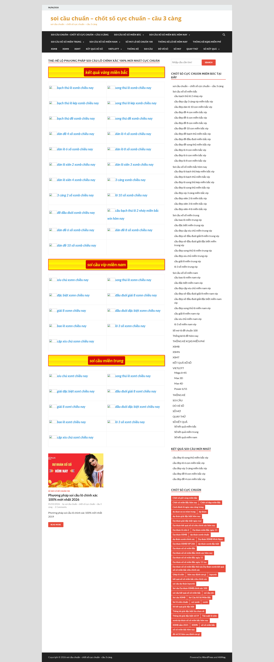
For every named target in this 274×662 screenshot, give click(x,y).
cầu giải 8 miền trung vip (187, 261)
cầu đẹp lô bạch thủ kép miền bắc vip (194, 171)
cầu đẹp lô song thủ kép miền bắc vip (194, 182)
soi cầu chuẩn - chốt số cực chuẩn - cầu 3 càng (89, 657)
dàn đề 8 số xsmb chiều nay (133, 230)
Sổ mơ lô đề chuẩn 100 (139, 42)
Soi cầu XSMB (179, 597)
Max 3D (178, 378)
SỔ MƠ (177, 49)
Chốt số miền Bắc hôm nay (185, 502)
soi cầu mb (209, 593)
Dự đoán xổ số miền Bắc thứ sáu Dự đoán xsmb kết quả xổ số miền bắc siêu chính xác (198, 568)
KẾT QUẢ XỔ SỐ (94, 49)
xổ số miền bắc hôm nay (184, 629)
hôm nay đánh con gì (196, 574)
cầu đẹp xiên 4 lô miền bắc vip (190, 208)
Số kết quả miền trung (186, 431)
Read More (54, 524)
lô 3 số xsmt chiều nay (130, 422)
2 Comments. (61, 507)
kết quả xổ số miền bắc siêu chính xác (190, 579)
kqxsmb (213, 574)
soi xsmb (195, 602)
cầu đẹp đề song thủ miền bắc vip (192, 144)
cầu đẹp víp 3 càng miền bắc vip (191, 192)
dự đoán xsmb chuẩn (199, 534)
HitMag (221, 657)
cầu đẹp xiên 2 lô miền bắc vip (190, 198)
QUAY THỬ (192, 49)
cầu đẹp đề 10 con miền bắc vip (191, 128)
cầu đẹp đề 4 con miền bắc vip (190, 112)
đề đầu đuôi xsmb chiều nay (76, 212)
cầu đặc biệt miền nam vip (188, 282)
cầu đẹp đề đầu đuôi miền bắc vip (192, 139)
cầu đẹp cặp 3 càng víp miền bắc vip (193, 101)
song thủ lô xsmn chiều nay (133, 280)
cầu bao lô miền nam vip (187, 277)
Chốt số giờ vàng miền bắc (185, 498)
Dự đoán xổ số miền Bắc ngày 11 (188, 557)
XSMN (65, 49)
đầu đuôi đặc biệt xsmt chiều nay (137, 406)
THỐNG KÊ (133, 49)
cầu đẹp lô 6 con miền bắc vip (190, 155)
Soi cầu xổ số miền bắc (127, 34)
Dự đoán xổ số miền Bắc (184, 548)
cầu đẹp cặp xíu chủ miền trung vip (193, 230)
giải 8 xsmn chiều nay (71, 310)
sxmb (205, 602)
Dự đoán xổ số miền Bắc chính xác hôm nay (192, 553)
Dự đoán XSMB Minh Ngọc (210, 539)
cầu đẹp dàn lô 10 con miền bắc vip (193, 106)
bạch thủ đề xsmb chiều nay (76, 118)
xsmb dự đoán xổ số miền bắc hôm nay (190, 620)
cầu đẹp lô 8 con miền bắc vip (190, 160)
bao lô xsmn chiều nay (71, 326)
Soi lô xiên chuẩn (180, 602)
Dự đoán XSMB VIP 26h (184, 544)
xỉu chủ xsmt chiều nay (72, 376)
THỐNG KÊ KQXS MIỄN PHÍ (207, 42)
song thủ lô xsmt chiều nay (133, 376)
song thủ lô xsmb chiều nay (133, 88)
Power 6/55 (180, 388)
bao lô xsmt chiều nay (71, 422)
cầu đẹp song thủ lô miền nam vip (192, 308)
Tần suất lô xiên (209, 616)
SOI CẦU (148, 49)
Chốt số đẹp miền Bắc (210, 502)
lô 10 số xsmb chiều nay (131, 195)
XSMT (77, 49)
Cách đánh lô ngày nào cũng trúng (188, 507)
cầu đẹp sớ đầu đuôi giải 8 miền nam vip (196, 293)
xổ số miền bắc (208, 625)
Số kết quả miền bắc (185, 426)
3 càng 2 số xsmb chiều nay (75, 195)
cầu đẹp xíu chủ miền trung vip (191, 255)
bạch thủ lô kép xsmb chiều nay (78, 103)
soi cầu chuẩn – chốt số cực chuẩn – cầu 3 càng (116, 18)
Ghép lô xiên (178, 574)
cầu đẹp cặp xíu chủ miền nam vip (192, 288)
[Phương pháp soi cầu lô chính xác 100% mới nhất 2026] (75, 471)
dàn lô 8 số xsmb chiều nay (133, 149)
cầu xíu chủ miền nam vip (188, 318)
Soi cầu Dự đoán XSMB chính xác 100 (190, 588)
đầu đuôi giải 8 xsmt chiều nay (135, 391)
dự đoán (202, 511)
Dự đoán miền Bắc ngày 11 (204, 530)
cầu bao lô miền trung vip (188, 219)
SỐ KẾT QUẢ (210, 49)
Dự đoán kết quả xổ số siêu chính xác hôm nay (194, 525)
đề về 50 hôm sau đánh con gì (186, 634)
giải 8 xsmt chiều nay (71, 406)
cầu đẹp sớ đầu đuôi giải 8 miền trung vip (196, 235)
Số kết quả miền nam (185, 437)
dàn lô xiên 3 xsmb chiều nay (134, 164)
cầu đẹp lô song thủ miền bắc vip (192, 187)
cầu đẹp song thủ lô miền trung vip (193, 250)
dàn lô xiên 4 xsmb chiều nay (76, 180)
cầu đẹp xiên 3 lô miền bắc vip (190, 203)
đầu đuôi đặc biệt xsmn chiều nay (137, 310)
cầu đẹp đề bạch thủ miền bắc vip (192, 133)
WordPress (207, 657)
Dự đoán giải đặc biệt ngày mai (187, 521)
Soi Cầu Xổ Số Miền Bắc (200, 597)
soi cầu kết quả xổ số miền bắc (187, 593)
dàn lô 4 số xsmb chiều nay (133, 134)
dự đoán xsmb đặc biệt (208, 544)
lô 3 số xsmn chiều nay (130, 326)
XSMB (54, 49)
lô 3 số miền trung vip (186, 266)
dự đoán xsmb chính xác (184, 539)
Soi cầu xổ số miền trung (66, 42)
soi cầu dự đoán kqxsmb (184, 583)
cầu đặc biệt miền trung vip (189, 225)
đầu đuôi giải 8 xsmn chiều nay (136, 295)
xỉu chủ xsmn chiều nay (72, 280)
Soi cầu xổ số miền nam (103, 42)
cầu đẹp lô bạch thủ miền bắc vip (192, 176)
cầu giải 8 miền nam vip (187, 313)
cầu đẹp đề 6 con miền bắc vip (190, 117)
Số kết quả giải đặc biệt (183, 606)
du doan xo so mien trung (184, 511)
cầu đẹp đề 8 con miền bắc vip (190, 122)
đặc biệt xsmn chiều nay (73, 295)
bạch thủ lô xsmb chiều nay (75, 88)
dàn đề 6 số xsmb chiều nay (75, 230)
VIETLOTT (113, 49)
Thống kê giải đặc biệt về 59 (186, 616)
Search (208, 62)
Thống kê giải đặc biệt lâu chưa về (188, 611)
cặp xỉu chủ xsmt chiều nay (75, 437)
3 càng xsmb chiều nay (130, 180)
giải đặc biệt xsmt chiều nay (76, 391)
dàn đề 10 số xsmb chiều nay (76, 245)
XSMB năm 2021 (180, 625)
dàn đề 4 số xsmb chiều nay (75, 134)
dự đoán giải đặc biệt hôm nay (186, 516)
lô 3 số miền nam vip (185, 324)
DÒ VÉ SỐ (163, 49)
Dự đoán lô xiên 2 (181, 530)
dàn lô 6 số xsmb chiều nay (75, 149)
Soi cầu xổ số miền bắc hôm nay (168, 34)
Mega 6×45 (180, 372)
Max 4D (178, 383)
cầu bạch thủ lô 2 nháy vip (188, 95)
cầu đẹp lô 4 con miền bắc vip (190, 149)
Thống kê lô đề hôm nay (172, 42)
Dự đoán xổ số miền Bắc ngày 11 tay (190, 562)
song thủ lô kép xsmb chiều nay (136, 103)
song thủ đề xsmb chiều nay (134, 118)
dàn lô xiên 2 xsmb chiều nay (76, 164)
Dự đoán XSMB (180, 534)
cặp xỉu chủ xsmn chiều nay (75, 341)
